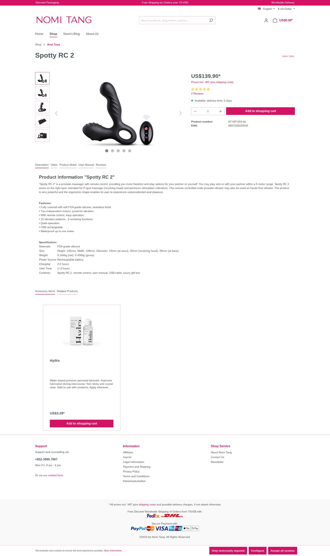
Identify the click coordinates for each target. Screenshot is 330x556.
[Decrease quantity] (195, 111)
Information (131, 446)
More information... (113, 550)
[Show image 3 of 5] (118, 150)
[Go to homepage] (63, 20)
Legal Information (133, 461)
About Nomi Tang (221, 452)
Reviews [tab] (101, 164)
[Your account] (266, 20)
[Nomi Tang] (288, 56)
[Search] (210, 20)
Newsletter (217, 461)
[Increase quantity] (221, 111)
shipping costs (147, 504)
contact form (55, 475)
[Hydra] (81, 330)
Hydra (55, 360)
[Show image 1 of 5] (106, 150)
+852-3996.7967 (46, 459)
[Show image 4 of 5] (123, 150)
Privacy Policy (131, 471)
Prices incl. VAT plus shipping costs (212, 82)
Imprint (127, 457)
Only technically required (228, 550)
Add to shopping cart (260, 111)
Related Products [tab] (67, 291)
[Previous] (56, 113)
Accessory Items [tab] (45, 291)
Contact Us (217, 457)
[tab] (42, 165)
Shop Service (220, 446)
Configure (257, 550)
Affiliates (128, 452)
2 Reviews (197, 93)
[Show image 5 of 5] (129, 150)
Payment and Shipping (136, 466)
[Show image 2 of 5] (112, 150)
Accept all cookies (283, 550)
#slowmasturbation (134, 481)
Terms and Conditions (136, 476)
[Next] (180, 113)
